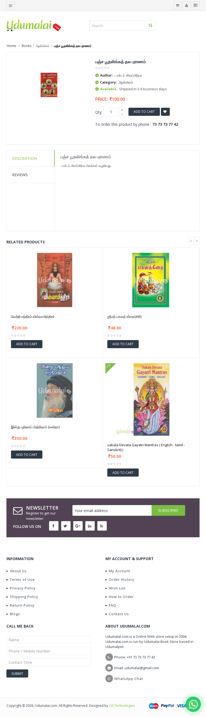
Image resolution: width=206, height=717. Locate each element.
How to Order (121, 596)
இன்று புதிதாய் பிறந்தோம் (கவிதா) (35, 426)
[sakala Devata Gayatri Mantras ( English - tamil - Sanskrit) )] (151, 399)
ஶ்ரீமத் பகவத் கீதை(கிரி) (124, 316)
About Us (18, 570)
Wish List (117, 588)
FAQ (112, 605)
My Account (119, 570)
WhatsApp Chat (128, 678)
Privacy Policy (23, 588)
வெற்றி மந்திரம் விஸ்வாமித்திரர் (32, 316)
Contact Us (119, 613)
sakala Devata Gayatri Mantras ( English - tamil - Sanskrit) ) (146, 447)
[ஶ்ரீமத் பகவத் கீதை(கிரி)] (151, 279)
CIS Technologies (122, 705)
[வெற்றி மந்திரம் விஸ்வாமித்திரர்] (55, 279)
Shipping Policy (24, 596)
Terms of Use (22, 579)
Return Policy (22, 605)
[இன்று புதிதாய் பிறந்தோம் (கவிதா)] (55, 389)
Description (24, 158)
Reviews (20, 174)
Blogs (15, 613)
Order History (121, 579)
